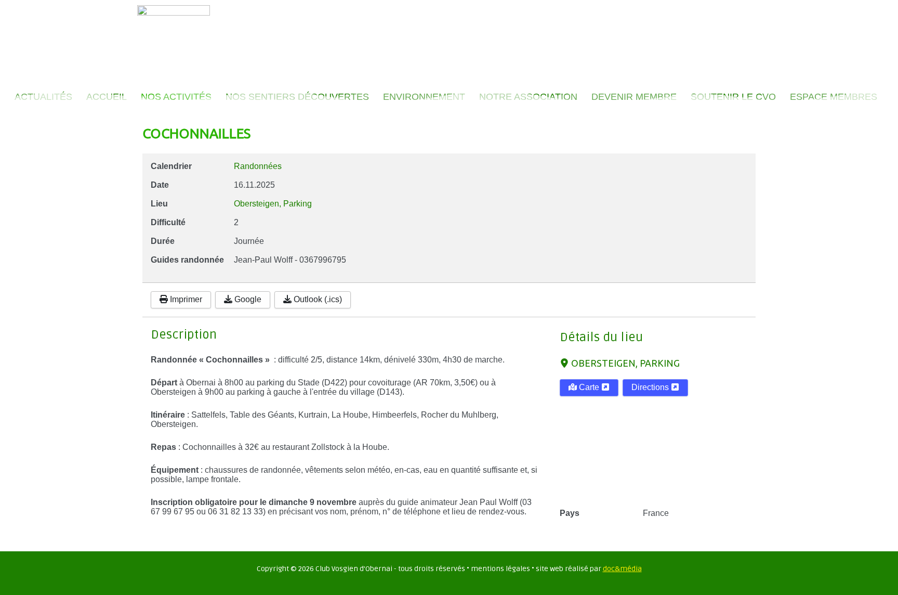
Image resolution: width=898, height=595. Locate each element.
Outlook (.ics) (317, 299)
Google (246, 299)
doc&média (622, 568)
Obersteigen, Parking (625, 363)
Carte (589, 387)
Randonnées (258, 166)
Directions (651, 387)
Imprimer (185, 299)
